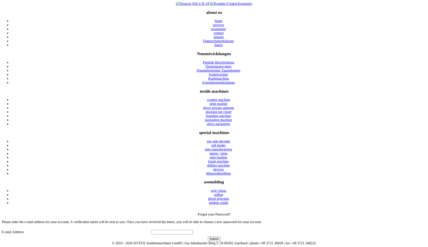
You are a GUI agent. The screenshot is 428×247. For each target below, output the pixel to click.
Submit (214, 239)
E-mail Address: (13, 232)
